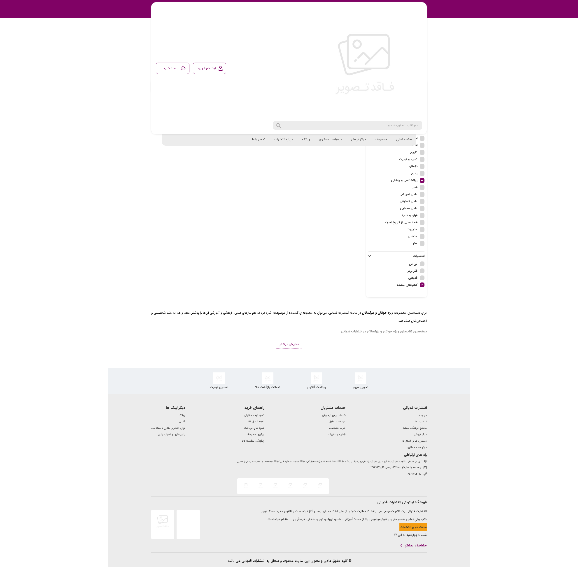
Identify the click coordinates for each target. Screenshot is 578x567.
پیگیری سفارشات (255, 434)
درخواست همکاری (330, 139)
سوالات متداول (337, 421)
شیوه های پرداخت (254, 428)
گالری (182, 421)
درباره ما (422, 415)
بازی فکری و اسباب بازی (171, 434)
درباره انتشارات (283, 139)
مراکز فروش (358, 139)
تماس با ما (258, 139)
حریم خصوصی (337, 428)
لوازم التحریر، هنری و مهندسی (168, 428)
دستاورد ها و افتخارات (414, 440)
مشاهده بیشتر (416, 545)
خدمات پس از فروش (333, 415)
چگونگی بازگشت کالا (253, 440)
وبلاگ (306, 139)
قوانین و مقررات (336, 434)
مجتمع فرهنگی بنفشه (415, 428)
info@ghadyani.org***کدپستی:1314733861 (396, 467)
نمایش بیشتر (289, 344)
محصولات (381, 139)
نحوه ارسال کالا (256, 421)
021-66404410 (413, 474)
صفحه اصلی (404, 139)
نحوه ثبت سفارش (254, 415)
